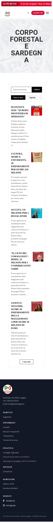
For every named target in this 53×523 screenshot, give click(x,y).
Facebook (10, 500)
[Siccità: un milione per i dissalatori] (36, 213)
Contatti (6, 427)
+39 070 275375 (12, 401)
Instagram (10, 505)
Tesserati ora (38, 13)
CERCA (37, 90)
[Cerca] (28, 13)
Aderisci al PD (8, 484)
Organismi (7, 417)
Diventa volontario (10, 488)
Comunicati (7, 471)
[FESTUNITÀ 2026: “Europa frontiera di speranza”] (36, 111)
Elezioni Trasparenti (11, 431)
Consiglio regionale (11, 452)
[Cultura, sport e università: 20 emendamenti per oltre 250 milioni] (36, 157)
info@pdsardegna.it (16, 404)
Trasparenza (8, 436)
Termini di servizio (10, 440)
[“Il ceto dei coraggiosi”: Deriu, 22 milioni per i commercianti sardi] (38, 257)
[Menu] (47, 13)
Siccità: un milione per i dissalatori (20, 212)
